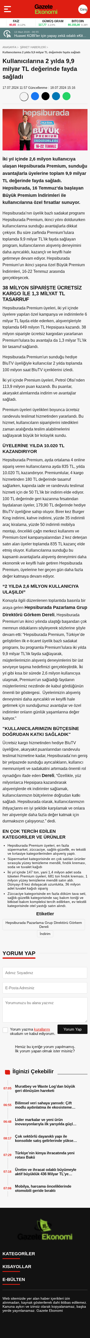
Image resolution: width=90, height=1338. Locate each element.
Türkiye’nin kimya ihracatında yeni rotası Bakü (44, 1155)
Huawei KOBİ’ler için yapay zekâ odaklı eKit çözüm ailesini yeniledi (48, 36)
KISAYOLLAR (16, 1266)
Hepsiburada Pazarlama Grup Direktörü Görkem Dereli (44, 925)
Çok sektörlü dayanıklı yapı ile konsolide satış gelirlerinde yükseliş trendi (46, 1138)
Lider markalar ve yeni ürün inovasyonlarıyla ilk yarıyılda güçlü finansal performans (45, 1121)
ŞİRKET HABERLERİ (33, 47)
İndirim (45, 934)
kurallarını (42, 1029)
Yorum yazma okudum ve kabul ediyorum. (32, 1031)
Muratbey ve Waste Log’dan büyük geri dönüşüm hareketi (45, 1088)
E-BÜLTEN (13, 1279)
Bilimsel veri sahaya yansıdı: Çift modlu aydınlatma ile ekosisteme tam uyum (43, 1105)
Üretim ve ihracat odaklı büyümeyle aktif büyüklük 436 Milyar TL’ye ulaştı (45, 1171)
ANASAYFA (9, 47)
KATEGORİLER (18, 1253)
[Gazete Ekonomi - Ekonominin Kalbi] (46, 9)
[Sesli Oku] (24, 96)
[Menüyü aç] (8, 9)
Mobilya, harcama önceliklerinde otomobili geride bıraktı (43, 1188)
